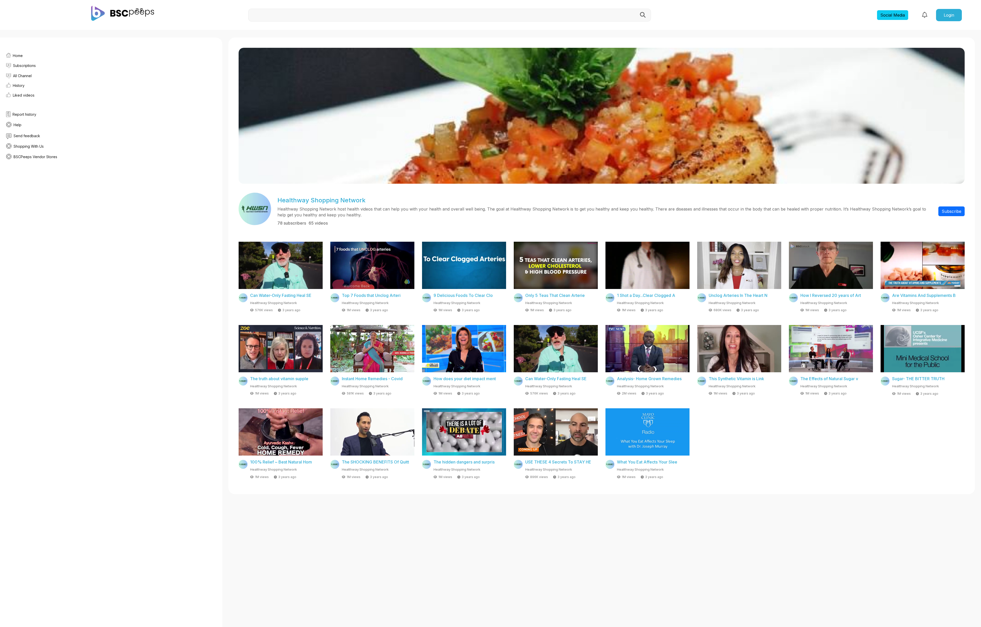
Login (949, 15)
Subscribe (951, 211)
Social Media (892, 15)
